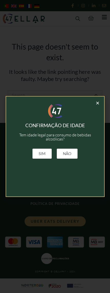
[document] (55, 146)
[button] (98, 103)
